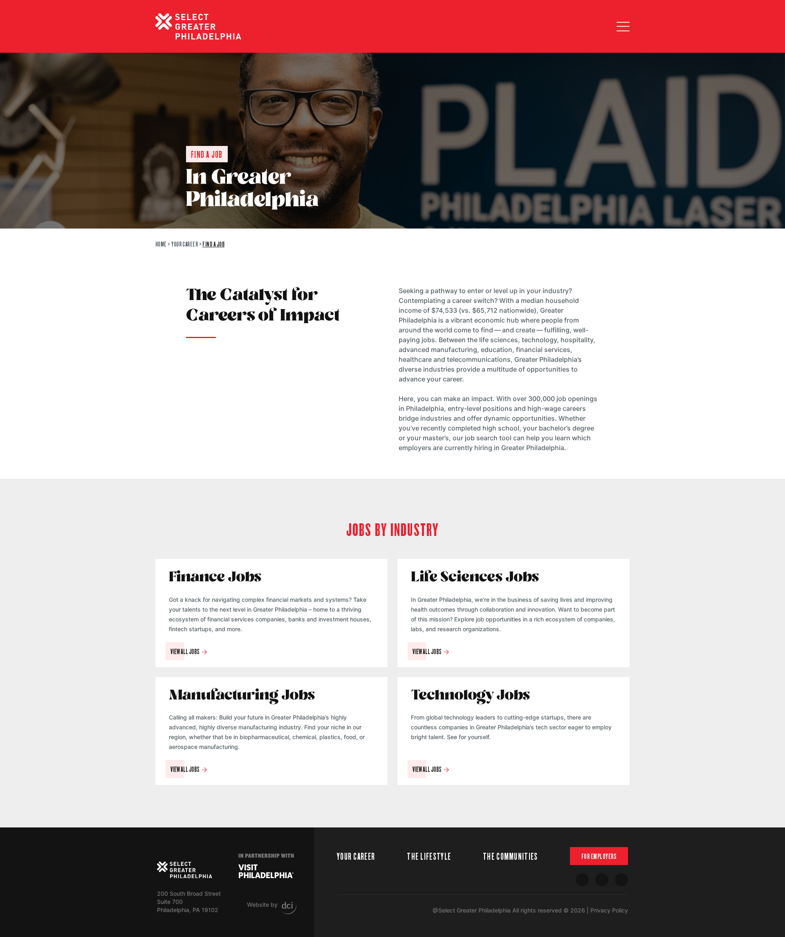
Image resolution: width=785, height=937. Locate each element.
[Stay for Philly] (198, 26)
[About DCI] (289, 908)
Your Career (184, 244)
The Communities (510, 856)
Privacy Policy (609, 910)
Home (161, 244)
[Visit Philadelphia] (266, 871)
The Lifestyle (429, 856)
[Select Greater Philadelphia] (184, 870)
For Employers (599, 856)
